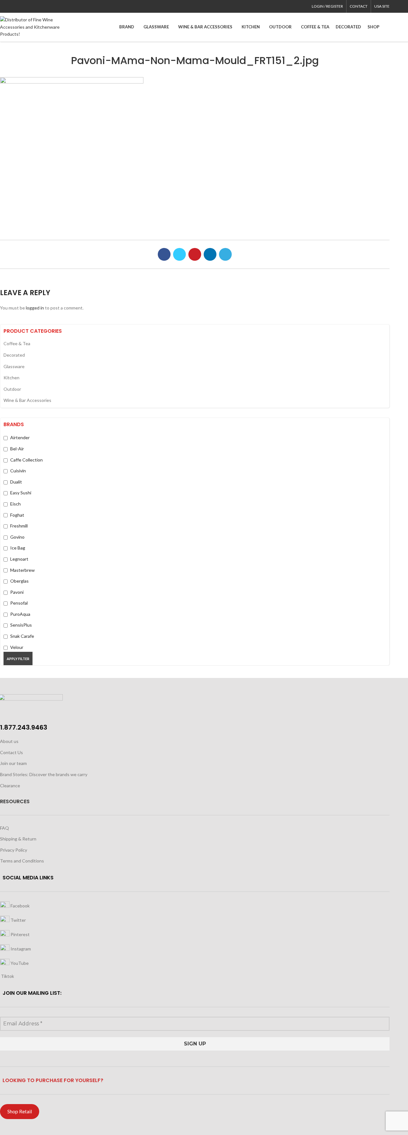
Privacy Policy (13, 850)
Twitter (18, 920)
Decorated (14, 355)
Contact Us (11, 752)
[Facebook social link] (3, 6)
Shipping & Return (18, 838)
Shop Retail (19, 1111)
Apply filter (18, 659)
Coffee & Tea (17, 343)
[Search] (387, 27)
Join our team (13, 763)
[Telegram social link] (33, 6)
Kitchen (11, 377)
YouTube (19, 963)
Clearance (10, 785)
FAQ (4, 828)
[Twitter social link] (11, 6)
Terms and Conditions (22, 860)
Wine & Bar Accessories (27, 400)
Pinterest (20, 934)
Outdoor (12, 389)
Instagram (20, 948)
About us (9, 741)
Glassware (14, 366)
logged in (35, 307)
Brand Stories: (14, 774)
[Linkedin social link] (25, 6)
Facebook (20, 905)
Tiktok (7, 976)
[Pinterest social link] (18, 6)
